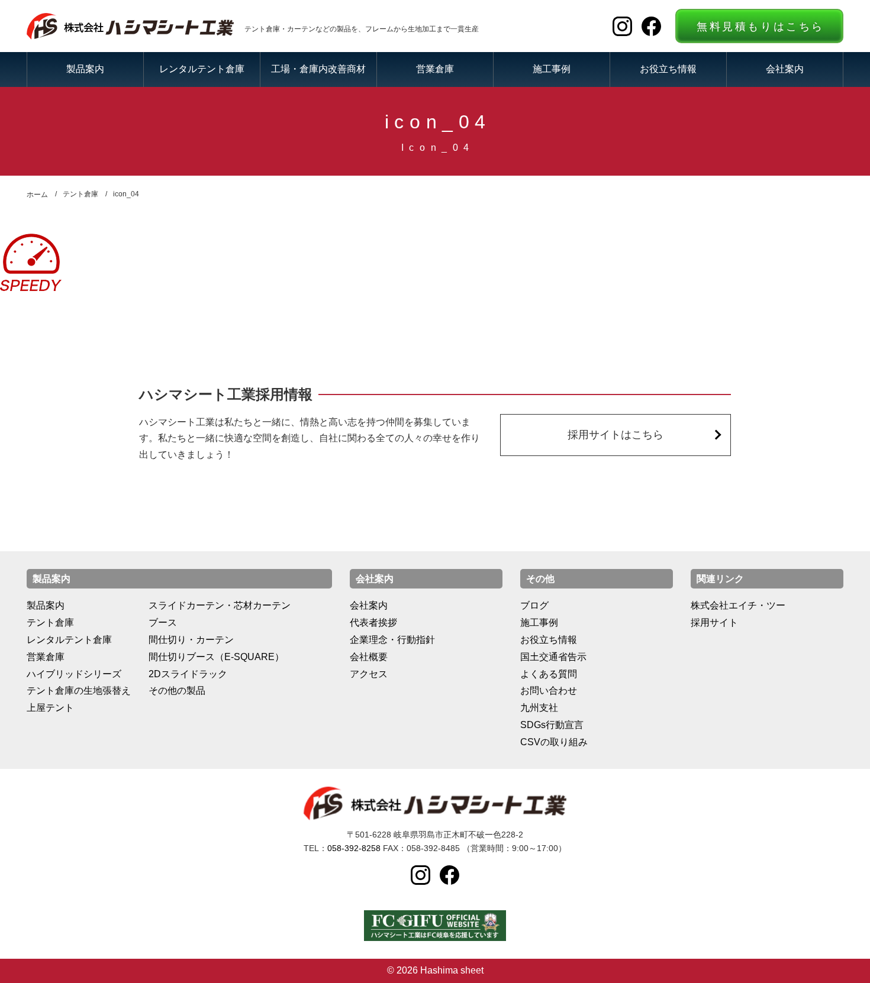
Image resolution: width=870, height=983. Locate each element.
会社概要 (369, 657)
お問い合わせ (548, 690)
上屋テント (50, 708)
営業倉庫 (435, 69)
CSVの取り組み (554, 742)
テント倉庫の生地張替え (79, 690)
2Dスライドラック (188, 674)
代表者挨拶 (373, 622)
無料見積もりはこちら (760, 27)
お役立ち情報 (668, 69)
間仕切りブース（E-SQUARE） (216, 657)
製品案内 (85, 69)
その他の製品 (177, 690)
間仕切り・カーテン (191, 640)
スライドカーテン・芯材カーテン (220, 605)
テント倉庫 (50, 622)
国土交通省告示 (553, 657)
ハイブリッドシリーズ (74, 674)
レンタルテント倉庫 (201, 69)
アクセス (369, 674)
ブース (163, 622)
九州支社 (539, 708)
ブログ (534, 605)
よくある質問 (548, 674)
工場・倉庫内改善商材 (318, 69)
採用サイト (714, 622)
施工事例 (552, 69)
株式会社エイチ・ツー (738, 605)
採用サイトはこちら (615, 435)
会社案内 (785, 69)
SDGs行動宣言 (552, 725)
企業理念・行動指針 (392, 640)
